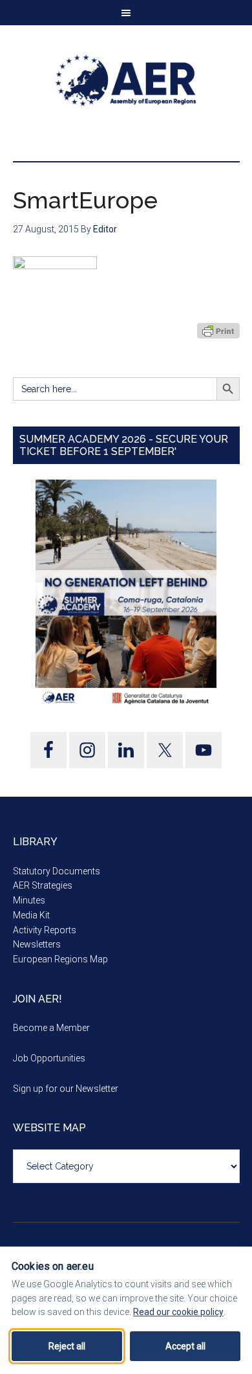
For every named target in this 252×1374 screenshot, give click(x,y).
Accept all (185, 1346)
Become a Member (51, 1028)
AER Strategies (42, 885)
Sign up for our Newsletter (65, 1088)
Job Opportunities (49, 1058)
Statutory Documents (56, 871)
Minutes (29, 900)
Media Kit (31, 915)
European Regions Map (60, 959)
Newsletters (37, 944)
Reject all (66, 1346)
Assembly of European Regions (126, 80)
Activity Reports (44, 930)
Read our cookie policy (178, 1312)
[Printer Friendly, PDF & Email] (218, 330)
